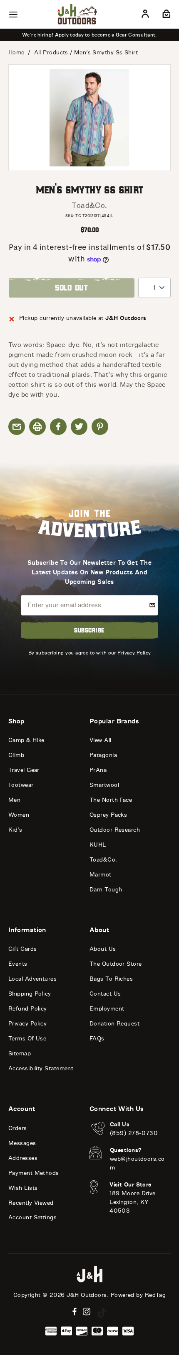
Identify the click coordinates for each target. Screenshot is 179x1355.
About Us (103, 948)
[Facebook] (74, 1312)
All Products (51, 52)
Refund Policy (27, 1008)
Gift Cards (22, 948)
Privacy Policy (134, 652)
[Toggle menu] (13, 14)
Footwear (21, 785)
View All (101, 740)
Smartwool (104, 785)
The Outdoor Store (116, 963)
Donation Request (114, 1023)
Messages (22, 1143)
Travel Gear (24, 770)
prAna (98, 770)
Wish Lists (23, 1187)
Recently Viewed (31, 1202)
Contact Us (105, 993)
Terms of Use (27, 1038)
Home (16, 52)
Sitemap (19, 1053)
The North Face (111, 799)
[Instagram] (87, 1312)
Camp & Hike (26, 740)
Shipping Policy (29, 993)
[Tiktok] (102, 1313)
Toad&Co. (89, 205)
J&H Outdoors (87, 1295)
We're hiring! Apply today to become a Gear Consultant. (89, 35)
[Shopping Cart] (165, 15)
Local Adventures (32, 978)
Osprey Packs (108, 814)
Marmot (101, 874)
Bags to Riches (111, 978)
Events (17, 963)
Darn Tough (106, 889)
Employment (107, 1008)
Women (18, 814)
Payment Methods (33, 1173)
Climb (16, 755)
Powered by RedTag (138, 1295)
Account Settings (32, 1217)
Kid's (15, 829)
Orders (17, 1128)
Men (14, 799)
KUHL (98, 844)
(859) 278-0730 (134, 1133)
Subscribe (89, 630)
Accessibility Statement (40, 1068)
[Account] (145, 15)
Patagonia (103, 755)
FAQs (97, 1038)
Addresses (22, 1158)
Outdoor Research (115, 829)
